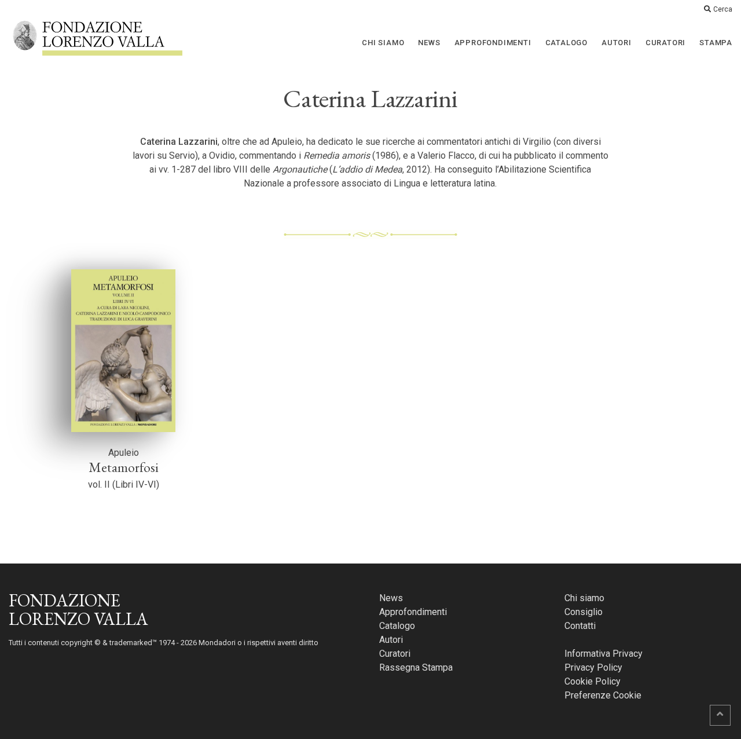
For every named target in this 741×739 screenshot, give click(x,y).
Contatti (580, 625)
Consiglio (583, 611)
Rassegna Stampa (416, 667)
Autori (616, 42)
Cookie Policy (592, 681)
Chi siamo (383, 42)
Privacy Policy (593, 667)
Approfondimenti (492, 42)
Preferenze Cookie (602, 695)
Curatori (665, 42)
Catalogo (566, 42)
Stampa (715, 42)
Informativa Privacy (603, 653)
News (429, 42)
